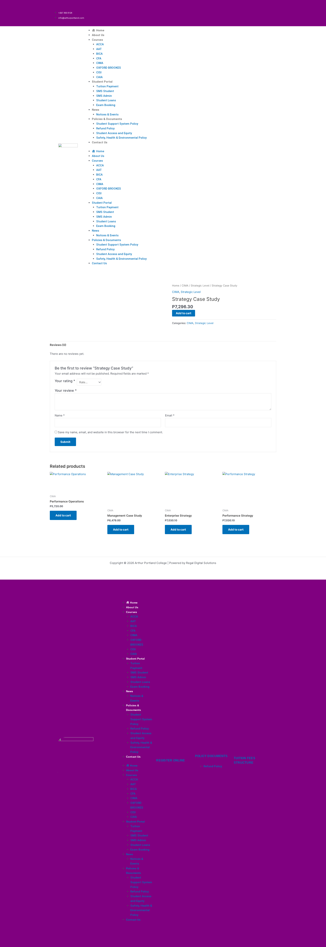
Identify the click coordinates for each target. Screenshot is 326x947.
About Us (98, 35)
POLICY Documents (211, 756)
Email (170, 415)
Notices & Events (107, 114)
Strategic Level (200, 285)
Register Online (170, 760)
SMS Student (105, 91)
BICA (99, 53)
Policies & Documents (107, 119)
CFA (98, 58)
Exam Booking (105, 105)
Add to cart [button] (63, 515)
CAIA (99, 77)
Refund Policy (105, 128)
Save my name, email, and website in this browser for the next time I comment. (110, 432)
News (95, 109)
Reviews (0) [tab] (58, 345)
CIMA (99, 63)
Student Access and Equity (114, 133)
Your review (66, 390)
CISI (98, 72)
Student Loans (106, 100)
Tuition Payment (107, 86)
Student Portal (102, 81)
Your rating (65, 381)
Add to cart (183, 313)
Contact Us (99, 142)
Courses (97, 39)
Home (175, 285)
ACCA (100, 44)
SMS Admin (104, 96)
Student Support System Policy (117, 123)
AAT (99, 49)
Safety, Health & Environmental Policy (121, 137)
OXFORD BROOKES (108, 67)
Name (60, 415)
